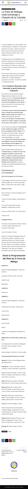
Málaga (9, 431)
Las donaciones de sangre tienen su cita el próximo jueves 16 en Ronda (8, 452)
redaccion (5, 20)
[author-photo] (14, 468)
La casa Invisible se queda (21, 451)
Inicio (3, 6)
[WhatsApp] (13, 23)
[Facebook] (3, 23)
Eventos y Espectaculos (10, 6)
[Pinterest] (10, 23)
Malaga (13, 9)
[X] (6, 23)
